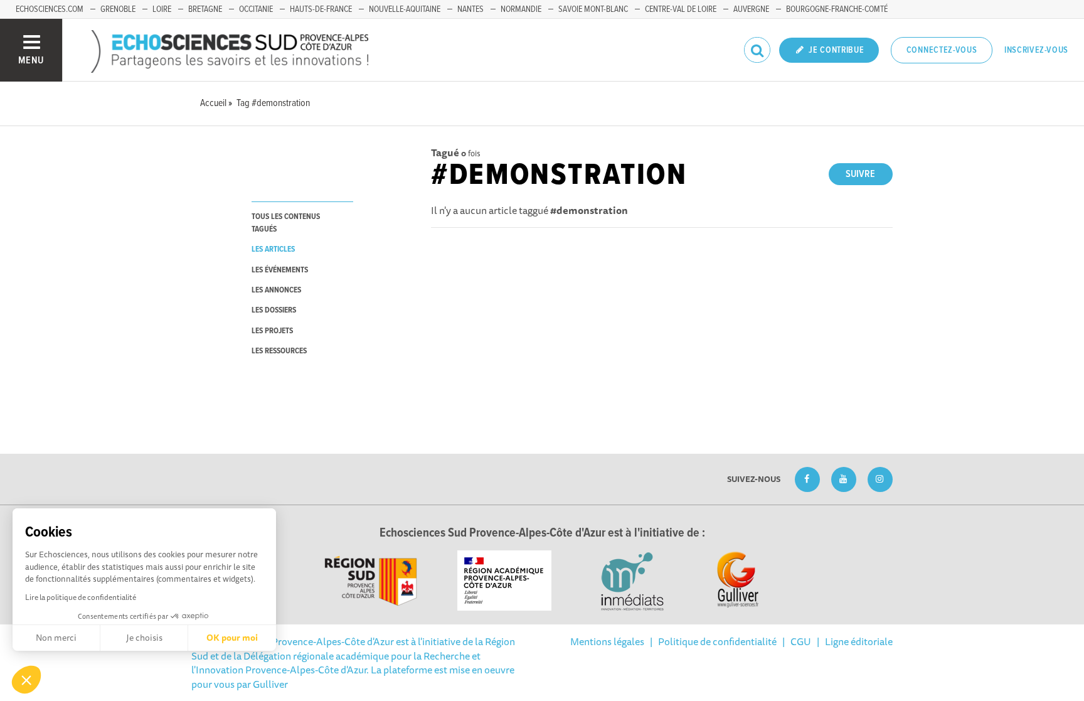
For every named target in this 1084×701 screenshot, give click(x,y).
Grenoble (118, 9)
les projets (272, 331)
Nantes (470, 9)
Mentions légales (607, 641)
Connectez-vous (941, 50)
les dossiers (274, 310)
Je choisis (144, 638)
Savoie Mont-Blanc (593, 9)
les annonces (276, 290)
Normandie (521, 9)
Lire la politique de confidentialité (80, 597)
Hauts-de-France (321, 9)
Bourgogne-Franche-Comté (837, 9)
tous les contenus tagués (286, 222)
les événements (280, 270)
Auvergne (751, 9)
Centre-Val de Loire (680, 9)
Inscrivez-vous (1036, 50)
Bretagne (205, 9)
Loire (161, 9)
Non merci (56, 638)
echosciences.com (49, 9)
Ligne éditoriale (859, 641)
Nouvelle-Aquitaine (404, 9)
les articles (273, 249)
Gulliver (270, 684)
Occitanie (256, 9)
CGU (800, 641)
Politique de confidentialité (717, 641)
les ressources (279, 351)
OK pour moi (232, 638)
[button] (26, 680)
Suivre (860, 174)
